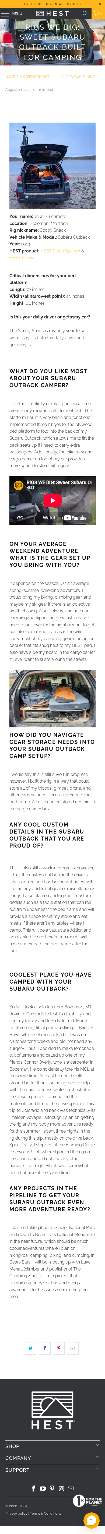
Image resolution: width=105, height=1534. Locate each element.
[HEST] (52, 13)
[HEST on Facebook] (34, 1489)
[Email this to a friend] (73, 1348)
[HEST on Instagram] (62, 1489)
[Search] (85, 13)
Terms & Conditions (45, 1513)
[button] (91, 1520)
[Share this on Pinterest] (59, 1348)
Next (91, 77)
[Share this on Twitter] (30, 1348)
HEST (23, 1506)
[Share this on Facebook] (44, 1348)
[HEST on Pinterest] (52, 1489)
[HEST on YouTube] (43, 1489)
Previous (73, 77)
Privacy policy (16, 1513)
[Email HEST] (71, 1489)
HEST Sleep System (60, 251)
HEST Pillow (21, 257)
